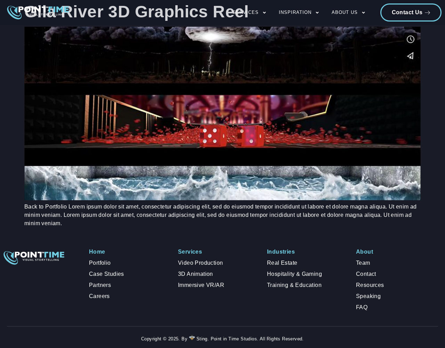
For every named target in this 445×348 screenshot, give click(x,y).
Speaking (368, 296)
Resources (370, 285)
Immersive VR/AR (201, 285)
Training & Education (294, 285)
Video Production (200, 263)
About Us (345, 12)
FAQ (361, 307)
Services (246, 12)
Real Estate (282, 263)
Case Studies (106, 274)
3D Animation (195, 274)
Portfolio (100, 263)
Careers (99, 296)
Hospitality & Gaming (294, 274)
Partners (100, 285)
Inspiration (295, 12)
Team (363, 263)
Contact (366, 274)
